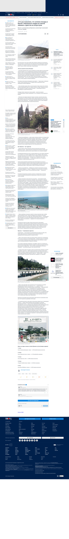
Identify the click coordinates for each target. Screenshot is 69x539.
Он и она (43, 423)
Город (20, 427)
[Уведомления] (61, 15)
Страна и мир (55, 426)
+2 (44, 392)
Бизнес (20, 424)
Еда (19, 430)
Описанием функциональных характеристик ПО (41, 466)
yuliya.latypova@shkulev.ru (54, 462)
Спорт (53, 423)
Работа (43, 429)
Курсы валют (40, 12)
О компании (7, 426)
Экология (54, 427)
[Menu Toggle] (6, 15)
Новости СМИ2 (21, 412)
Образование (33, 433)
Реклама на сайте (8, 423)
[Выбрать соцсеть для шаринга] (48, 34)
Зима (32, 423)
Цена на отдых (34, 373)
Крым (23, 373)
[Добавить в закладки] (45, 34)
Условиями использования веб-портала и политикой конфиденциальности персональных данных (48, 467)
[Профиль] (63, 15)
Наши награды (7, 427)
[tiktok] (37, 440)
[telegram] (20, 440)
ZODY (47, 12)
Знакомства (18, 12)
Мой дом (32, 429)
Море (26, 373)
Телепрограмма (27, 12)
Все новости (11, 21)
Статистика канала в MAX (9, 433)
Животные (21, 432)
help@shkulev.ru (7, 470)
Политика (43, 426)
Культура (32, 426)
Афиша (32, 12)
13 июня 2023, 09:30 (20, 31)
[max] (30, 440)
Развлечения (44, 430)
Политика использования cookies (39, 470)
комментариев (23, 33)
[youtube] (34, 440)
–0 (47, 392)
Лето (29, 373)
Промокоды (14, 12)
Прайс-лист (7, 424)
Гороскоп (35, 12)
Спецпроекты (55, 430)
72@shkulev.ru (15, 469)
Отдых (19, 373)
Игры (44, 12)
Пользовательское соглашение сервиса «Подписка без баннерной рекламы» (45, 473)
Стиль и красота (55, 424)
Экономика (54, 429)
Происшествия (44, 427)
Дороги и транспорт (22, 429)
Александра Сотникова (25, 369)
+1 (44, 398)
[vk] (22, 440)
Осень (43, 424)
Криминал (33, 424)
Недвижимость (8, 12)
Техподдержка (7, 430)
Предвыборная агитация (9, 432)
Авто (20, 423)
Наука (32, 430)
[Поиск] (58, 15)
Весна (20, 426)
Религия (43, 432)
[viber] (27, 440)
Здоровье (20, 433)
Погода (22, 12)
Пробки (35, 14)
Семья (43, 433)
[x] (32, 440)
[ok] (25, 440)
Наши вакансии (8, 429)
